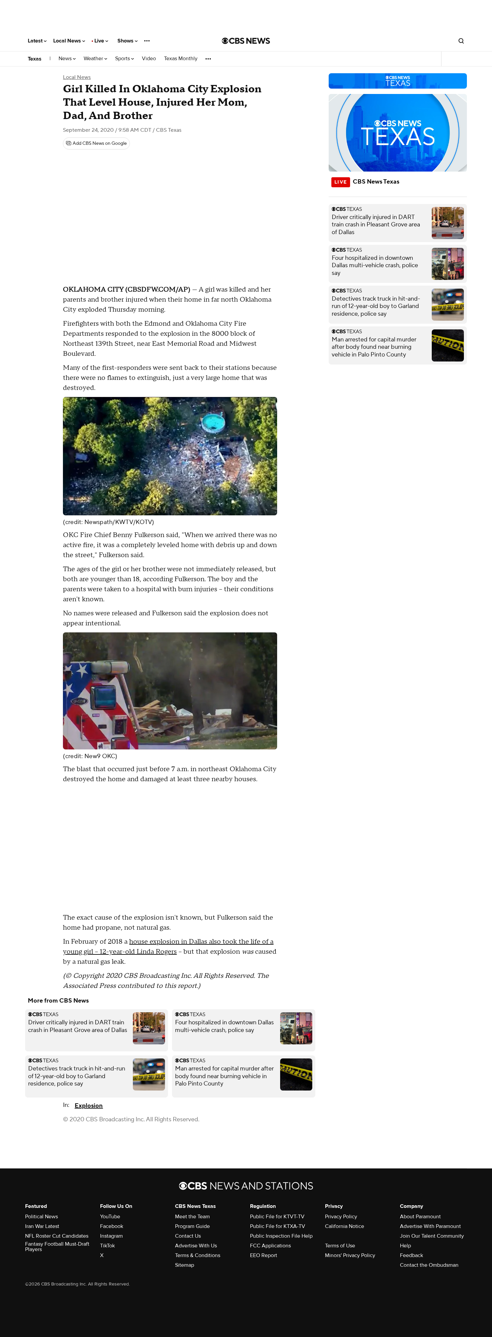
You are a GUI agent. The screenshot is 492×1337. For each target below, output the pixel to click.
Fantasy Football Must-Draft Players (57, 1246)
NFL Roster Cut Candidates (56, 1236)
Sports (123, 59)
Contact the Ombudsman (429, 1265)
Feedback (411, 1255)
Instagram (111, 1236)
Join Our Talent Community (432, 1236)
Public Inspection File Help (281, 1236)
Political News (41, 1216)
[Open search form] (461, 41)
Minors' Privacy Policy (350, 1255)
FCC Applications (270, 1245)
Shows (126, 40)
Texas (35, 59)
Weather (94, 59)
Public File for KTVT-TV (277, 1216)
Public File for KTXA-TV (277, 1226)
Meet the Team (192, 1216)
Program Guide (192, 1226)
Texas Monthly (180, 59)
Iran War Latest (42, 1226)
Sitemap (184, 1265)
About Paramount (420, 1216)
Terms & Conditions (197, 1255)
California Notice (344, 1226)
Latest (36, 40)
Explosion (89, 1106)
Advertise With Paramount (430, 1226)
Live (99, 40)
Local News (67, 40)
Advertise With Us (196, 1245)
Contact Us (188, 1236)
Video (149, 59)
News (66, 59)
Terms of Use (340, 1245)
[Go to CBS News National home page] (246, 40)
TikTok (107, 1245)
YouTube (110, 1216)
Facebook (111, 1226)
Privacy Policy (341, 1216)
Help (405, 1245)
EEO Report (263, 1255)
